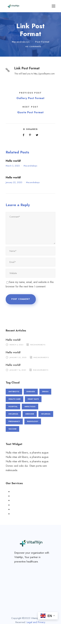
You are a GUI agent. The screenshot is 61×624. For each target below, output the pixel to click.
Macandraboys (21, 42)
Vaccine (12, 429)
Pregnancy (14, 421)
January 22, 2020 (14, 182)
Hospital (12, 406)
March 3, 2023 (13, 165)
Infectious (30, 406)
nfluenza (45, 414)
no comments (33, 46)
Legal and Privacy (36, 622)
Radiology (32, 421)
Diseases (31, 391)
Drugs (45, 391)
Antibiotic (13, 391)
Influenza (13, 414)
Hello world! (13, 161)
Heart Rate (33, 399)
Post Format (42, 42)
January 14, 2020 (18, 370)
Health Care (14, 399)
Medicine (29, 414)
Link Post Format (27, 68)
